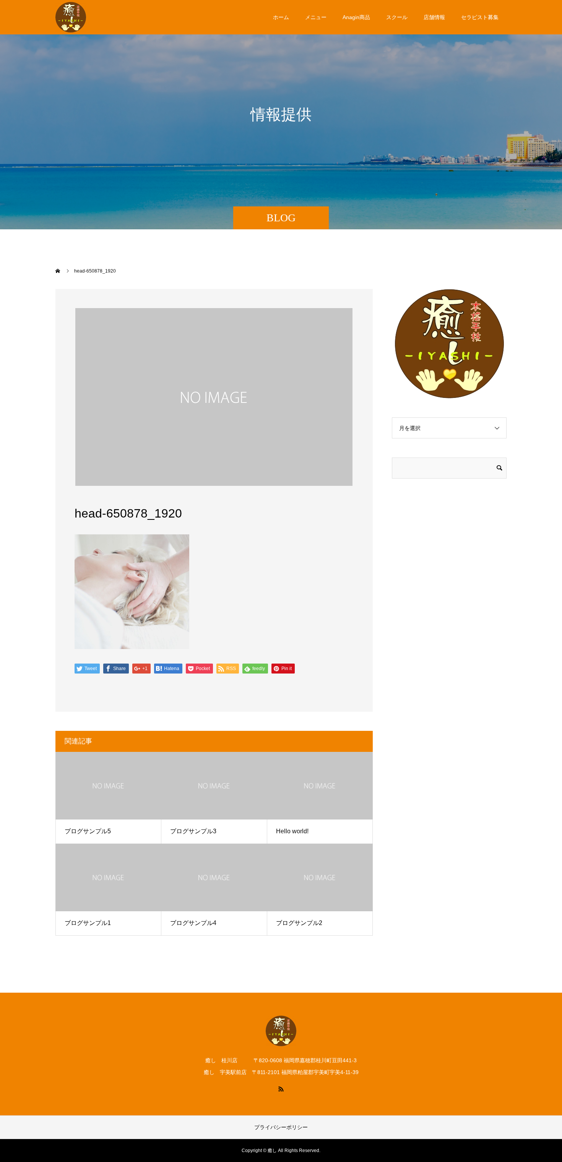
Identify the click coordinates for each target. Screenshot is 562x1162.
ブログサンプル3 (193, 831)
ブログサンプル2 (299, 923)
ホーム (281, 17)
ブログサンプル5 (88, 831)
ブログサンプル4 (193, 923)
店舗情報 (434, 17)
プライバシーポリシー (281, 1127)
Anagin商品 (356, 17)
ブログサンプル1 (88, 923)
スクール (397, 17)
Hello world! (292, 831)
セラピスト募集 (480, 17)
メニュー (315, 17)
